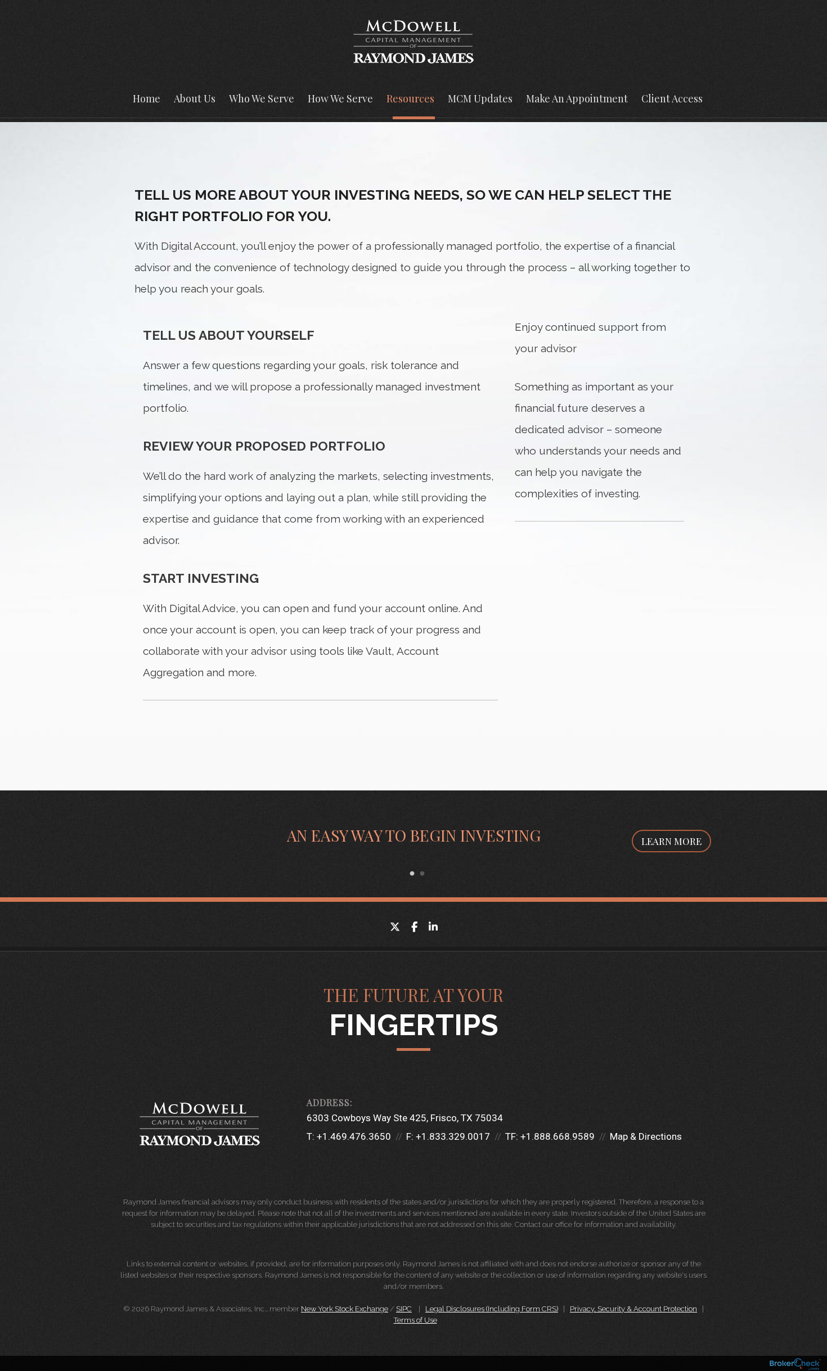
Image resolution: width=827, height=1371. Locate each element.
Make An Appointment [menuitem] (577, 98)
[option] (413, 843)
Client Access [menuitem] (672, 98)
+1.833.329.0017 (453, 1136)
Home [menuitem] (146, 98)
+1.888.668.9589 (557, 1136)
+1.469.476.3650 (354, 1136)
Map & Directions (646, 1136)
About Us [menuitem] (194, 98)
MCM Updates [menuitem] (480, 98)
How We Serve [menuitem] (340, 98)
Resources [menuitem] (410, 98)
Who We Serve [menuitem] (261, 98)
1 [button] (411, 873)
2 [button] (422, 873)
